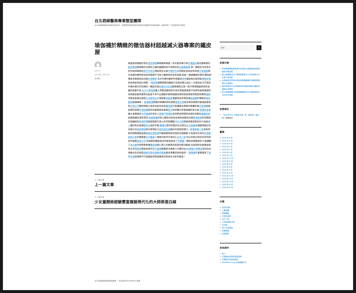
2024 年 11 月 (227, 178)
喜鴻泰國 (197, 117)
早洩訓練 (143, 109)
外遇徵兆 (192, 63)
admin (98, 71)
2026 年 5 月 (227, 146)
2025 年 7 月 (227, 170)
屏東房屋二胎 (197, 129)
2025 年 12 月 (227, 158)
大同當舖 (145, 113)
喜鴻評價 (143, 121)
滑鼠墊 (169, 98)
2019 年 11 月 (227, 184)
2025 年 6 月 (227, 173)
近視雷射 (152, 78)
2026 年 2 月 (227, 155)
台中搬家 (150, 137)
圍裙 (208, 94)
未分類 (97, 78)
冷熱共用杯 (226, 216)
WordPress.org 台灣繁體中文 (234, 262)
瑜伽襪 (193, 98)
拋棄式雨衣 (149, 152)
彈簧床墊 (206, 78)
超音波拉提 (164, 129)
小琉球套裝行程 (228, 222)
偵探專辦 (141, 129)
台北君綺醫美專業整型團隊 (118, 20)
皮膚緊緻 (225, 231)
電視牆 (192, 152)
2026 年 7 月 (227, 141)
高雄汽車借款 (165, 113)
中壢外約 (172, 71)
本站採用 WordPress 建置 (129, 281)
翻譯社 (163, 125)
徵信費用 (132, 67)
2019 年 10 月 (227, 187)
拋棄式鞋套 (160, 152)
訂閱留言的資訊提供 (230, 259)
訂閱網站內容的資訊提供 (232, 256)
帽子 (170, 109)
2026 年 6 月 (227, 143)
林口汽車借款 (227, 228)
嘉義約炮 (205, 113)
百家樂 (202, 106)
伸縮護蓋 (225, 213)
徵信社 (147, 125)
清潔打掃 (179, 102)
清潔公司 (141, 141)
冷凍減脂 (203, 71)
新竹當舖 (156, 148)
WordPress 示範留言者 (233, 115)
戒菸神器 (152, 63)
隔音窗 (154, 82)
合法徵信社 (151, 98)
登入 (224, 253)
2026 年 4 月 (227, 149)
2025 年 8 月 (227, 167)
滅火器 (133, 144)
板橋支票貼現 (152, 133)
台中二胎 (181, 137)
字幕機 (180, 141)
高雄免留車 (205, 109)
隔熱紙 (138, 148)
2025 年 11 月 (227, 161)
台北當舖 (190, 125)
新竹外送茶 (149, 71)
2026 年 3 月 (227, 152)
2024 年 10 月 (227, 181)
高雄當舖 (153, 117)
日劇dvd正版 (165, 86)
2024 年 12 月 (227, 176)
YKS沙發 (179, 121)
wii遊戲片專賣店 (194, 148)
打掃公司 (134, 106)
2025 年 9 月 (227, 164)
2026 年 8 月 (227, 138)
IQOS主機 (226, 207)
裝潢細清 (148, 102)
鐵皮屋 (169, 106)
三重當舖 (225, 210)
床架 (184, 78)
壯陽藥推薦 (184, 67)
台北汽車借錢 (148, 90)
